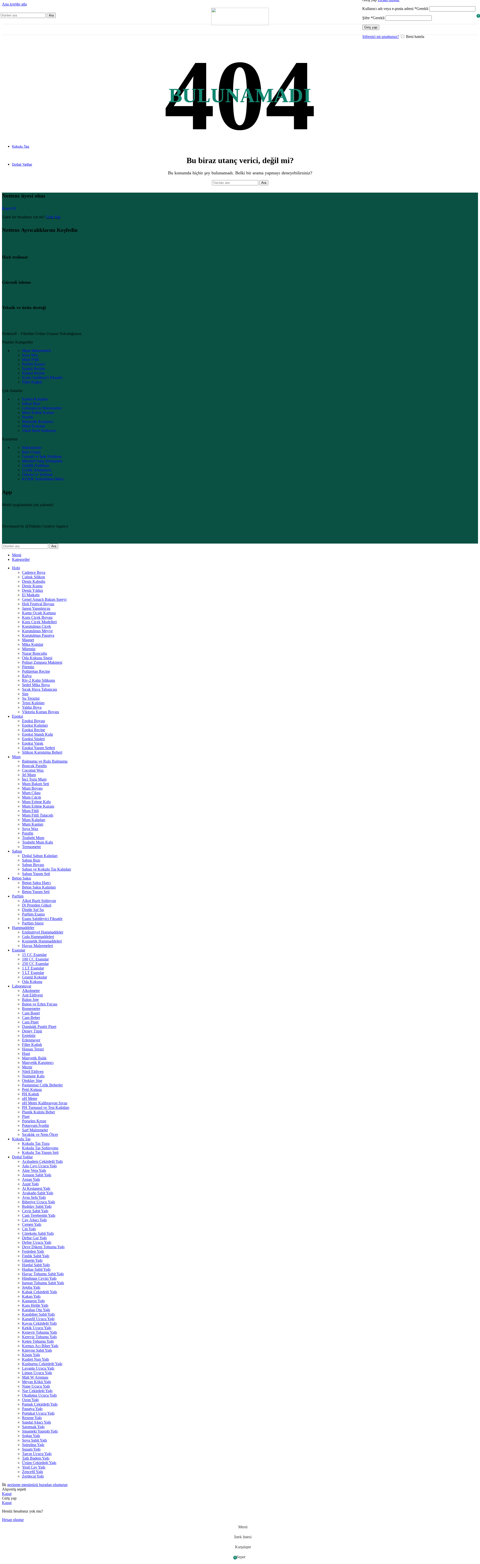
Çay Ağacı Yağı (34, 1220)
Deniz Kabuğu (33, 581)
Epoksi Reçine (33, 730)
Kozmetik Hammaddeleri (42, 941)
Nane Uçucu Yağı (36, 1386)
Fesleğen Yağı (33, 1251)
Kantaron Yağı (33, 1301)
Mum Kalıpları (33, 820)
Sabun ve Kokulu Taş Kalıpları (46, 869)
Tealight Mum (33, 838)
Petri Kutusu (32, 1089)
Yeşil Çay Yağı (33, 1467)
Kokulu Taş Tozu (36, 1143)
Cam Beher (31, 1017)
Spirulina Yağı (33, 1445)
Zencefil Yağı (32, 1472)
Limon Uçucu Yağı (37, 1373)
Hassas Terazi (33, 1049)
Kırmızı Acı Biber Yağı (40, 1346)
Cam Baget (31, 1013)
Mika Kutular (32, 644)
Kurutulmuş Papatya (38, 635)
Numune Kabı (33, 1076)
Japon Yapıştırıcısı (36, 608)
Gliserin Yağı (32, 1260)
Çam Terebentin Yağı (38, 1215)
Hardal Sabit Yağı (36, 1265)
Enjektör (29, 1035)
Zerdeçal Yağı (33, 1476)
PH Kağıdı (30, 1094)
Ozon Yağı (30, 1400)
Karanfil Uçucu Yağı (38, 1319)
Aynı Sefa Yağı (34, 1197)
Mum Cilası (31, 793)
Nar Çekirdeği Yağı (37, 1391)
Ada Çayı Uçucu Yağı (39, 1166)
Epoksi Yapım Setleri (38, 748)
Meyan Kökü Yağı (36, 1382)
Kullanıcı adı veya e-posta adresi (395, 8)
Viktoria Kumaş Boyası (40, 712)
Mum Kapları (32, 824)
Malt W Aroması (35, 1377)
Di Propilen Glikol (36, 905)
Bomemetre (31, 1008)
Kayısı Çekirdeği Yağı (39, 1323)
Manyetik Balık (34, 1058)
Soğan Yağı (31, 1436)
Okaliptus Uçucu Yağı (39, 1395)
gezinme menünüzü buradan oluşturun (37, 1485)
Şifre (373, 18)
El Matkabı (31, 595)
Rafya (27, 676)
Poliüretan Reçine (36, 671)
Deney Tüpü (32, 1031)
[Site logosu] (240, 24)
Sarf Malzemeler (35, 1130)
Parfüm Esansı (33, 914)
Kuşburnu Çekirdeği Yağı (42, 1364)
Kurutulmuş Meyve (37, 631)
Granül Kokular (34, 977)
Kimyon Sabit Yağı (37, 1350)
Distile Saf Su (33, 910)
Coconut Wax (33, 770)
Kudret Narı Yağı (35, 1359)
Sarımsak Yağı (33, 1427)
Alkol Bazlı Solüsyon (39, 901)
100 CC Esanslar (35, 959)
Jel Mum (29, 775)
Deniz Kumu (32, 586)
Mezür (27, 1067)
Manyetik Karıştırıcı (38, 1062)
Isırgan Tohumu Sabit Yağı (43, 1283)
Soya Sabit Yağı (34, 1440)
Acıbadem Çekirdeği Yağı (42, 1161)
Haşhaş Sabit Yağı (36, 1269)
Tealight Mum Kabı (37, 842)
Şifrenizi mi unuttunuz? (380, 36)
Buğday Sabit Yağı (37, 1206)
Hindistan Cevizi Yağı (39, 1278)
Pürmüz (28, 667)
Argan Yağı (31, 1179)
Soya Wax (30, 829)
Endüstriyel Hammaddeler (42, 932)
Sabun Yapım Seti (36, 874)
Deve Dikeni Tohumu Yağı (43, 1247)
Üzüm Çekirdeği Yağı (39, 1463)
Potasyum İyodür (35, 1125)
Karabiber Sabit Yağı (38, 1314)
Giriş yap (370, 27)
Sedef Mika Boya (36, 685)
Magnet (28, 640)
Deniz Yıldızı (32, 590)
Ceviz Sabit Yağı (35, 1211)
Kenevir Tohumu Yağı (39, 1332)
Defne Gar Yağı (34, 1238)
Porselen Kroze (34, 1121)
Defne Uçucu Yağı (36, 1242)
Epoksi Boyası (33, 721)
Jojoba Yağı (31, 1287)
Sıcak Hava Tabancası (39, 689)
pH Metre (29, 1098)
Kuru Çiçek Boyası (37, 617)
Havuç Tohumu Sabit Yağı (43, 1274)
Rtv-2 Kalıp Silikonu (38, 680)
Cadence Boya (33, 572)
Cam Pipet (30, 1022)
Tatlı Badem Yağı (35, 1458)
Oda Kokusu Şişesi (37, 658)
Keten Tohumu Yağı (38, 1341)
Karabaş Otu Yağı (36, 1310)
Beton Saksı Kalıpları (39, 887)
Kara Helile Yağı (35, 1305)
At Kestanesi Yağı (36, 1188)
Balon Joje (30, 999)
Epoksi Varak (32, 743)
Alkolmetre (31, 990)
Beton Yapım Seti (36, 892)
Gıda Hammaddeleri (38, 937)
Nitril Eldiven (33, 1071)
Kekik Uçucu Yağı (36, 1328)
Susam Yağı (31, 1449)
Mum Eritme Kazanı (38, 806)
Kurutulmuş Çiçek (36, 626)
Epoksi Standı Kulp (37, 734)
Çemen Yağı (31, 1224)
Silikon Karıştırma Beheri (42, 752)
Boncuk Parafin (34, 766)
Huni (26, 1053)
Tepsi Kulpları (33, 703)
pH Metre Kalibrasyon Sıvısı (44, 1103)
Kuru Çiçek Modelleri (39, 622)
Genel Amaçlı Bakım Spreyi (44, 599)
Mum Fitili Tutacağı (37, 815)
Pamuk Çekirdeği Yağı (40, 1404)
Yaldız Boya (32, 707)
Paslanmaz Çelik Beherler (42, 1085)
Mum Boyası (32, 788)
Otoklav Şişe (32, 1080)
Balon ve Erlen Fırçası (39, 1004)
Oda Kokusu (32, 981)
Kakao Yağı (31, 1296)
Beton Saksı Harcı (36, 883)
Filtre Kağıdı (32, 1044)
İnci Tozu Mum (34, 779)
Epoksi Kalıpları (35, 725)
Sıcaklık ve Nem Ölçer (40, 1134)
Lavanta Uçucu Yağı (38, 1368)
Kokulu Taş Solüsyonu (40, 1148)
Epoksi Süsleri (33, 739)
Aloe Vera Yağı (34, 1170)
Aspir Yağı (30, 1184)
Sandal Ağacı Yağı (36, 1422)
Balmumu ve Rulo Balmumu (45, 761)
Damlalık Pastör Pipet (39, 1026)
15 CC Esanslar (34, 954)
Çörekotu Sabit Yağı (38, 1233)
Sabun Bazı (31, 860)
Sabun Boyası (33, 865)
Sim (25, 694)
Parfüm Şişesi (33, 923)
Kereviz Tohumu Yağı (39, 1337)
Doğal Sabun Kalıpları (40, 856)
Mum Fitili (30, 811)
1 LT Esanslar (33, 968)
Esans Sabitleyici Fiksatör (42, 919)
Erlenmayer (31, 1040)
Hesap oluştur (13, 1520)
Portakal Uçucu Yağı (38, 1413)
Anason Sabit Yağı (36, 1175)
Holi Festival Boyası (38, 604)
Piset (26, 1116)
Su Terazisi (31, 698)
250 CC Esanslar (35, 963)
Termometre (31, 847)
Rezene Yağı (32, 1418)
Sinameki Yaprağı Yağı (40, 1431)
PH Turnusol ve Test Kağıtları (45, 1107)
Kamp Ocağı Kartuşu (39, 613)
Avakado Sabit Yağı (37, 1193)
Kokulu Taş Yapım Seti (40, 1152)
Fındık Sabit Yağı (35, 1256)
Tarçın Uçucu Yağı (37, 1454)
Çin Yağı (29, 1229)
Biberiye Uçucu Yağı (38, 1202)
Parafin (27, 833)
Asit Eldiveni (32, 995)
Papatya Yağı (32, 1409)
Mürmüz (29, 649)
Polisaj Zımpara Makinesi (42, 662)
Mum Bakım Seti (35, 784)
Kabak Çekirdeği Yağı (39, 1292)
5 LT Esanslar (33, 972)
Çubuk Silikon (33, 577)
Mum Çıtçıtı (31, 797)
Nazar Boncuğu (34, 653)
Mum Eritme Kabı (36, 802)
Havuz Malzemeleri (37, 945)
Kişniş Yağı (31, 1355)
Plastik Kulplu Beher (38, 1112)
